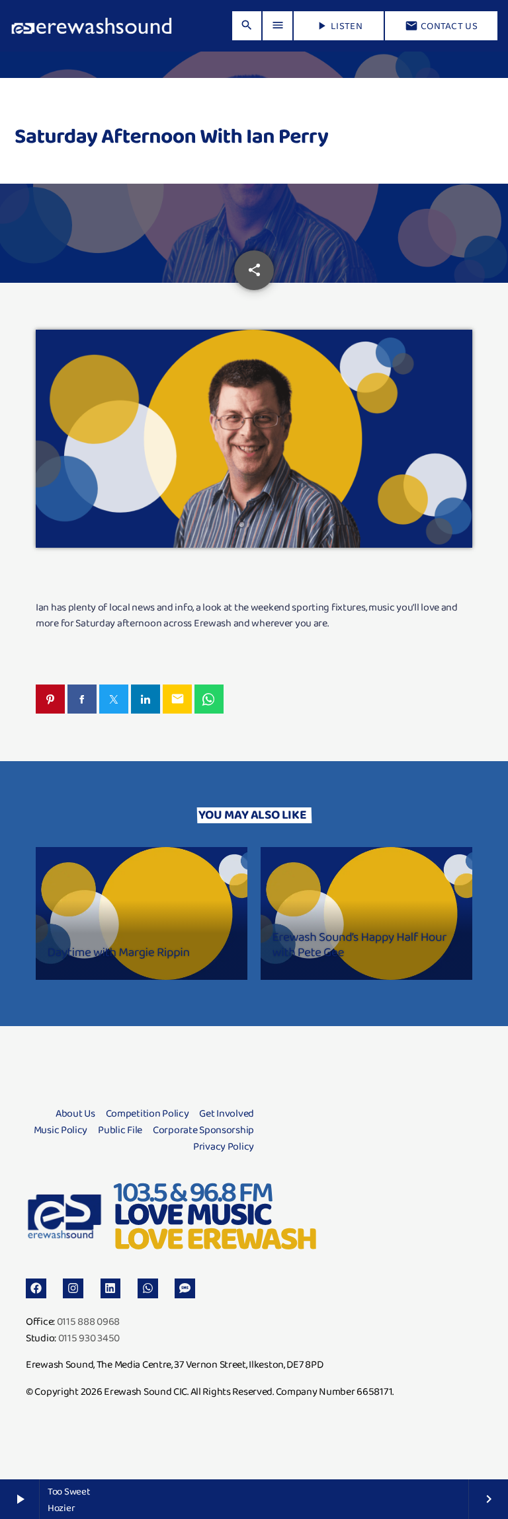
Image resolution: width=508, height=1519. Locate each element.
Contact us (441, 26)
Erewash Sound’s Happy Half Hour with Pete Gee (360, 944)
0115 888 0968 (88, 1321)
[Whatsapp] (148, 1288)
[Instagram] (73, 1288)
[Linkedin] (111, 1288)
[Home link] (92, 26)
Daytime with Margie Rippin (119, 951)
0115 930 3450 (89, 1337)
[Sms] (185, 1288)
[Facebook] (36, 1288)
